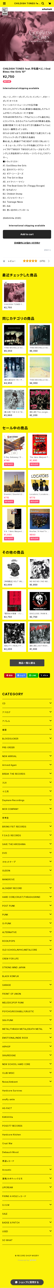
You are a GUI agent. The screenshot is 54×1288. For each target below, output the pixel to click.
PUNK (5, 914)
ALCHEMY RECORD (12, 888)
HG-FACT (7, 1108)
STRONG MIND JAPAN (13, 967)
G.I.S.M (5, 1205)
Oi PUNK (6, 923)
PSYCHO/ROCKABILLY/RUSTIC (18, 1011)
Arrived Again (9, 765)
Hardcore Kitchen (11, 1134)
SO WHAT (7, 1240)
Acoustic (6, 1170)
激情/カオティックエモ (12, 1178)
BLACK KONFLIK (10, 976)
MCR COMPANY (10, 809)
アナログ (6, 712)
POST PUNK (8, 906)
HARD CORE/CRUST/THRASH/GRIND (21, 897)
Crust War (7, 1143)
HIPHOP (6, 1046)
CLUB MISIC (8, 1073)
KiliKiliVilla (7, 1117)
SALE (4, 1214)
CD (3, 703)
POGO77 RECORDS (12, 1126)
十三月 (5, 791)
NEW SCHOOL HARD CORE (16, 1064)
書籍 (4, 730)
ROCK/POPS (8, 941)
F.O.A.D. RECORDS (11, 835)
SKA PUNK (7, 1020)
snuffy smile (8, 1099)
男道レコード (8, 1161)
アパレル (6, 721)
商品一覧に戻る (27, 663)
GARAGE (6, 985)
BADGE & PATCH (10, 1222)
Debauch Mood (10, 1152)
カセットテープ (9, 862)
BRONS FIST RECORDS (14, 826)
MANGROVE (8, 879)
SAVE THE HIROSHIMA (13, 844)
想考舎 (5, 818)
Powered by (24, 1260)
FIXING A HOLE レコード (14, 1196)
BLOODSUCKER (10, 738)
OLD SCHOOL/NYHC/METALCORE (19, 950)
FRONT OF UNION (11, 994)
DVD (4, 853)
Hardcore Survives (12, 1090)
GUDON (6, 870)
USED (5, 1231)
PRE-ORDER (8, 747)
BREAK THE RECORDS (13, 774)
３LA (4, 782)
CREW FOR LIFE (10, 958)
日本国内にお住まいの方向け (27, 243)
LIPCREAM (7, 1187)
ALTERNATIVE (9, 932)
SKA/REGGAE (9, 1055)
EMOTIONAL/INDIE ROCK (15, 1038)
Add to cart (27, 234)
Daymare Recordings (13, 800)
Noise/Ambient (10, 1082)
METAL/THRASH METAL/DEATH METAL (22, 1029)
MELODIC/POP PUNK (13, 1002)
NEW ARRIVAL (9, 756)
